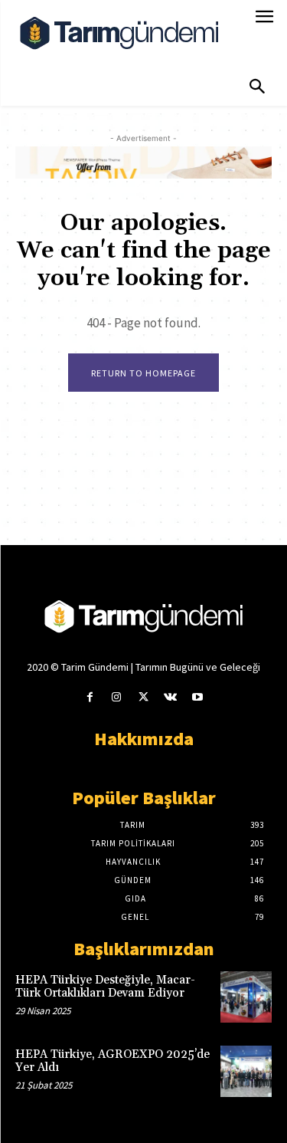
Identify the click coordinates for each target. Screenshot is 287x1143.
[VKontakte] (170, 697)
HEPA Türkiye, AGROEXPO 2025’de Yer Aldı (112, 1061)
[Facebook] (89, 697)
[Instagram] (116, 697)
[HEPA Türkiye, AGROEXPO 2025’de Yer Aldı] (246, 1071)
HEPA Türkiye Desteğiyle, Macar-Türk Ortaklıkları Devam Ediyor (105, 986)
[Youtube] (197, 697)
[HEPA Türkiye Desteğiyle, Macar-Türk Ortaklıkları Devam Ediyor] (246, 997)
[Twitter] (143, 697)
